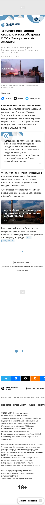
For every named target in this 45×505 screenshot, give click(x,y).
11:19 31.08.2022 (6, 56)
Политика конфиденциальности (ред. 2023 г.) (21, 434)
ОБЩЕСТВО (18, 397)
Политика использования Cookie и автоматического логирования (16, 430)
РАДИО (31, 405)
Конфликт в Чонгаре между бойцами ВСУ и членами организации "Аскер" (23, 266)
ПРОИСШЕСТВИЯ (31, 397)
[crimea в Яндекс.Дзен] (25, 378)
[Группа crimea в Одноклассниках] (35, 378)
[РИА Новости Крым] (10, 25)
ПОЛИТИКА (6, 397)
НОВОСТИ (6, 405)
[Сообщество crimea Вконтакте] (15, 378)
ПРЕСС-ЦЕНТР (19, 405)
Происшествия (22, 270)
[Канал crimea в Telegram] (6, 378)
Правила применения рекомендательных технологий (19, 438)
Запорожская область (22, 262)
